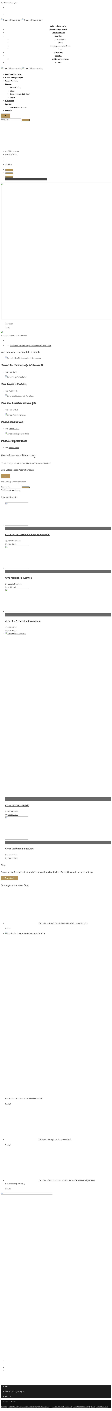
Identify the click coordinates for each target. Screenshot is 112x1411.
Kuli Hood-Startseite (58, 26)
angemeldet (14, 463)
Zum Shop (9, 878)
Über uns (58, 36)
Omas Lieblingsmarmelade (14, 441)
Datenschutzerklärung (28, 1407)
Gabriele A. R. (14, 429)
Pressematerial (102, 1407)
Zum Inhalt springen (9, 2)
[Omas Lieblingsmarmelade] (16, 839)
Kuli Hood (13, 391)
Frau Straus (13, 410)
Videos (60, 42)
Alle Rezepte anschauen (10, 490)
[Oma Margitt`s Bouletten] (16, 568)
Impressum (13, 1407)
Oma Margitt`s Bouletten (13, 384)
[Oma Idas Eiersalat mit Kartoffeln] (16, 611)
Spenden (58, 56)
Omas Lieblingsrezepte (58, 29)
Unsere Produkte (58, 32)
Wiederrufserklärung (81, 1407)
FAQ (7, 1386)
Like (9, 164)
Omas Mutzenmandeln (12, 422)
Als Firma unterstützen (60, 59)
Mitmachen (58, 52)
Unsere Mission (60, 39)
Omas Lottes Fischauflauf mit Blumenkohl (22, 365)
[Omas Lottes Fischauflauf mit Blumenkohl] (16, 525)
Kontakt (58, 62)
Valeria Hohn (14, 448)
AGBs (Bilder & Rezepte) (62, 1407)
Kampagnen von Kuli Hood (60, 46)
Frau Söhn (13, 154)
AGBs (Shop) (43, 1407)
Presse (60, 49)
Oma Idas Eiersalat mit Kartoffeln (18, 403)
